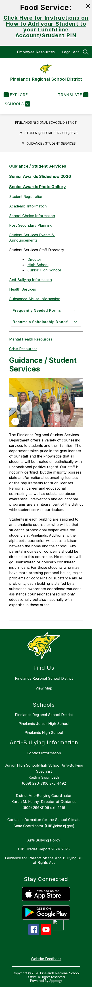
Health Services (22, 289)
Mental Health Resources (30, 339)
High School (37, 265)
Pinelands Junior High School (44, 723)
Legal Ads (71, 52)
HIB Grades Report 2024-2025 (44, 849)
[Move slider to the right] (79, 402)
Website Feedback (46, 958)
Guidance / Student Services (51, 143)
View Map (44, 688)
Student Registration (26, 196)
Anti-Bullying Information (30, 279)
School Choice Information (32, 215)
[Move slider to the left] (13, 402)
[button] (45, 424)
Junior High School (44, 270)
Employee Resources (36, 52)
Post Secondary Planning (30, 225)
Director (34, 259)
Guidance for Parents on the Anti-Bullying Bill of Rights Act (43, 860)
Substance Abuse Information (34, 299)
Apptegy (55, 981)
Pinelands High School (44, 732)
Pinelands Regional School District (46, 122)
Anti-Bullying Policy (43, 840)
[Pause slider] (15, 421)
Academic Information (28, 206)
